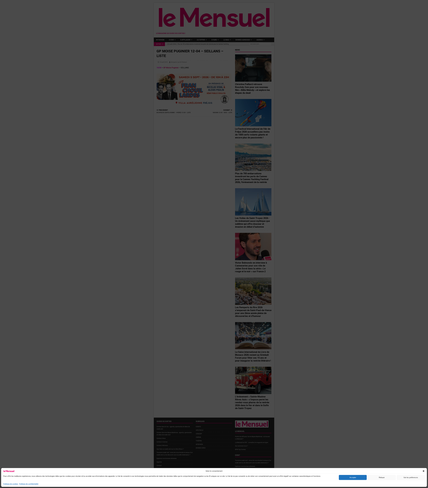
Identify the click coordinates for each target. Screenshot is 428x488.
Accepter (353, 477)
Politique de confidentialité (28, 484)
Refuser (382, 477)
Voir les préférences (410, 477)
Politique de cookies (10, 484)
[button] (423, 471)
